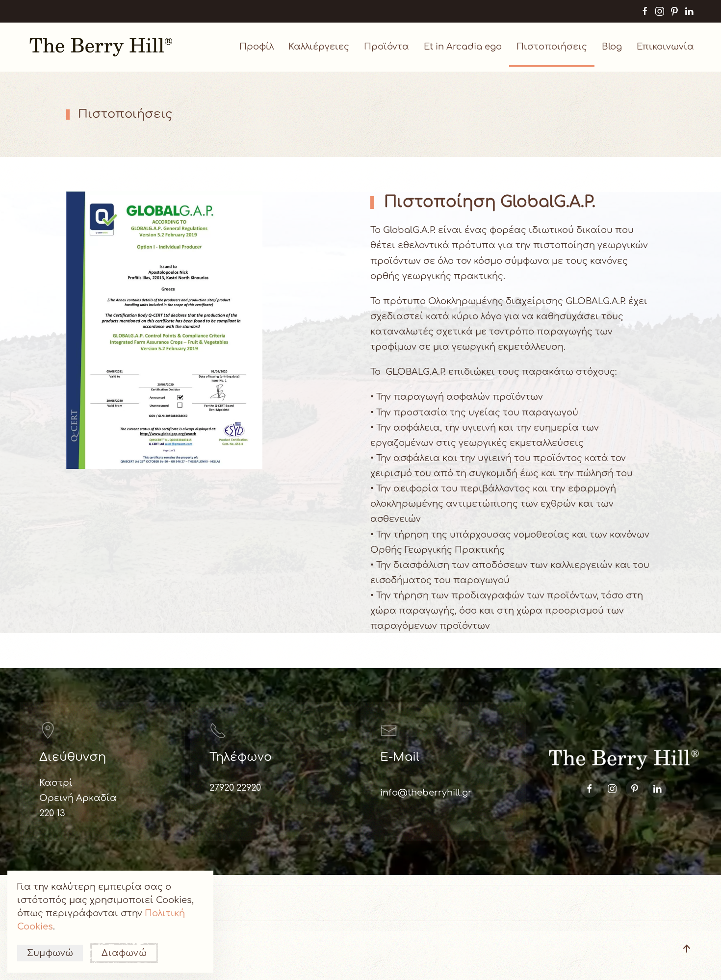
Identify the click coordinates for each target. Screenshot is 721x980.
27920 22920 (235, 788)
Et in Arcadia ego (463, 47)
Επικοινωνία (665, 47)
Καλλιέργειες (318, 47)
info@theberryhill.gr (426, 793)
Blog (612, 47)
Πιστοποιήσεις (551, 47)
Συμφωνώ (50, 953)
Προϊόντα (386, 47)
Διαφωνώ (124, 953)
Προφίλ (256, 47)
